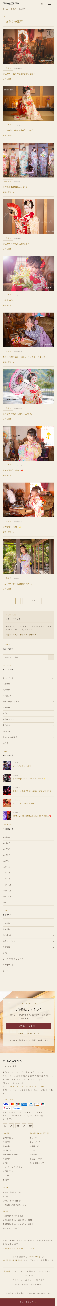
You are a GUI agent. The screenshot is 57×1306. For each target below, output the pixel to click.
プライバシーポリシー (23, 1280)
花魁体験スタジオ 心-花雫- (13, 1216)
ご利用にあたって (37, 1163)
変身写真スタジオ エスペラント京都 (17, 1220)
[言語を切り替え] (42, 3)
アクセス (6, 1197)
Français (45, 1271)
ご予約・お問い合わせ (12, 1201)
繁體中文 (31, 1271)
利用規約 (40, 1280)
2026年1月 (6, 879)
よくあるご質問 (36, 1159)
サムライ (6, 1175)
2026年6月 (7, 849)
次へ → (36, 601)
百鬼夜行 (6, 1159)
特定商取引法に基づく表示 (29, 1285)
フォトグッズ (35, 1142)
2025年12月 (7, 885)
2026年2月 (6, 873)
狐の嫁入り (7, 1150)
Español (28, 1275)
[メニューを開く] (49, 3)
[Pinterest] (17, 1125)
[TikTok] (24, 1125)
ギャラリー (34, 1138)
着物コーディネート (11, 1155)
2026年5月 (6, 855)
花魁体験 (6, 1142)
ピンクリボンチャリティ (12, 1167)
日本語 (7, 1271)
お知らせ (33, 1155)
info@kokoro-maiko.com (27, 1086)
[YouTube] (30, 1125)
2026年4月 (6, 861)
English (19, 1271)
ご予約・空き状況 (28, 1026)
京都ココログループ (11, 1228)
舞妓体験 (6, 1146)
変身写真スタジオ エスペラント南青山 (18, 1224)
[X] (11, 1125)
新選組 (5, 1163)
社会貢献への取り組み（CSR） (15, 1205)
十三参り (6, 1180)
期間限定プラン (9, 1138)
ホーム (5, 9)
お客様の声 (34, 1146)
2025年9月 (6, 902)
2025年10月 (7, 896)
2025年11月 (7, 891)
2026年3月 (6, 867)
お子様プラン (8, 1171)
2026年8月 (7, 837)
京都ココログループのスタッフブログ (22, 635)
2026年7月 (6, 843)
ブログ (13, 9)
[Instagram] (5, 1125)
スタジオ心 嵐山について (13, 1192)
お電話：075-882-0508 (28, 1033)
